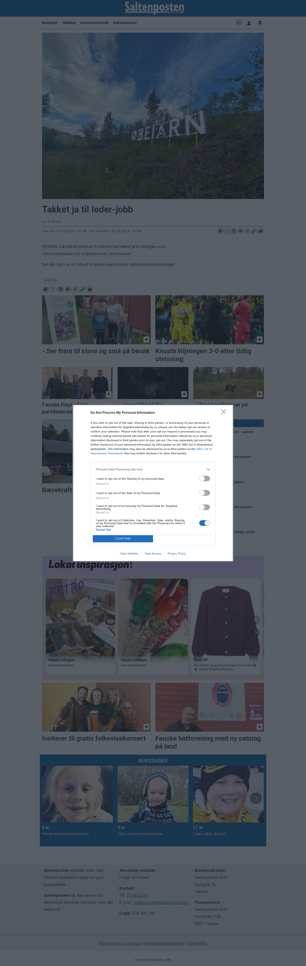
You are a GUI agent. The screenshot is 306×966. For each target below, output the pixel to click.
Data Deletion (129, 553)
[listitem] (153, 469)
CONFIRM (123, 538)
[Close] (225, 413)
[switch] (204, 478)
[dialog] (153, 483)
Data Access (153, 553)
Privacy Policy (177, 553)
